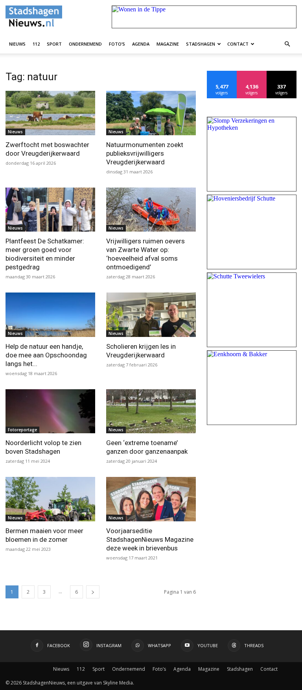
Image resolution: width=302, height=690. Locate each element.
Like (221, 74)
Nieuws (17, 44)
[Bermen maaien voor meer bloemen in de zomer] (50, 499)
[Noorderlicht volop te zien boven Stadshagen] (50, 411)
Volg (252, 74)
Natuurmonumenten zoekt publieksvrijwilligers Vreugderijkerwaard (144, 153)
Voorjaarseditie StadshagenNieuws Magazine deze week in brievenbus (149, 539)
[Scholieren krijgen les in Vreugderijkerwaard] (151, 315)
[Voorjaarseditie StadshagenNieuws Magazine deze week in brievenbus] (151, 499)
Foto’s (117, 44)
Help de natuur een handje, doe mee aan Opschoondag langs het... (46, 355)
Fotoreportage (22, 429)
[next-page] (92, 591)
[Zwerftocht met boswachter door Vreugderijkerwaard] (50, 113)
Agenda (140, 44)
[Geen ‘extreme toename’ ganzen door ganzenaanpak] (151, 411)
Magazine (168, 44)
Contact (238, 44)
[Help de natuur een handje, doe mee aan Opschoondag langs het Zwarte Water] (50, 315)
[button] (287, 43)
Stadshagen (200, 44)
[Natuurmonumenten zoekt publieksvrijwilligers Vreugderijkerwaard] (151, 113)
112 (36, 44)
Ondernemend (85, 44)
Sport (54, 44)
